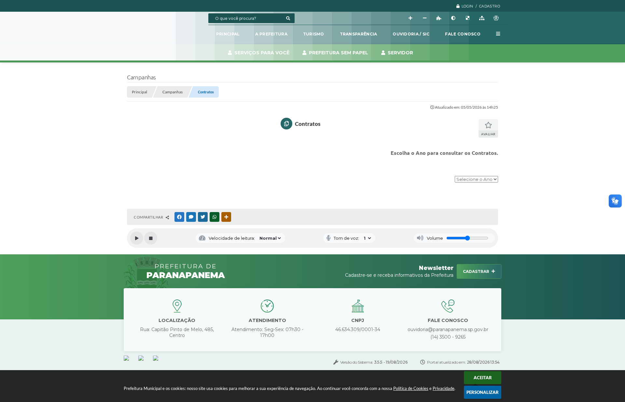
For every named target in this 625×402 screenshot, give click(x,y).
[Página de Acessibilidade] (496, 18)
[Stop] (150, 238)
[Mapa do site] (481, 18)
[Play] (136, 238)
